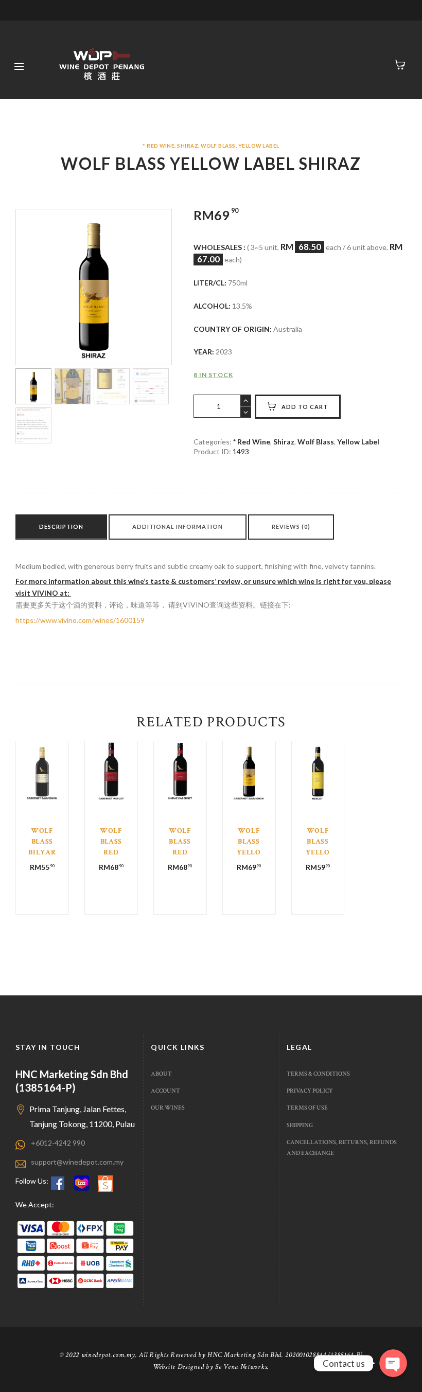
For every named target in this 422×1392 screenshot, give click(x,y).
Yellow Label (258, 145)
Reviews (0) (291, 526)
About (161, 1073)
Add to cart (305, 406)
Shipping (300, 1125)
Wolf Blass (218, 145)
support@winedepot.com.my (77, 1161)
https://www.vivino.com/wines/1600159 (80, 620)
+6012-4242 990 (58, 1142)
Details (42, 807)
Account (165, 1090)
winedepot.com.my (108, 1355)
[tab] (61, 527)
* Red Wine (158, 145)
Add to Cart (43, 814)
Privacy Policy (310, 1090)
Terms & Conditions (318, 1073)
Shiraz (187, 145)
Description (61, 526)
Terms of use (307, 1107)
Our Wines (168, 1107)
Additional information (177, 526)
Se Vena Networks (241, 1366)
